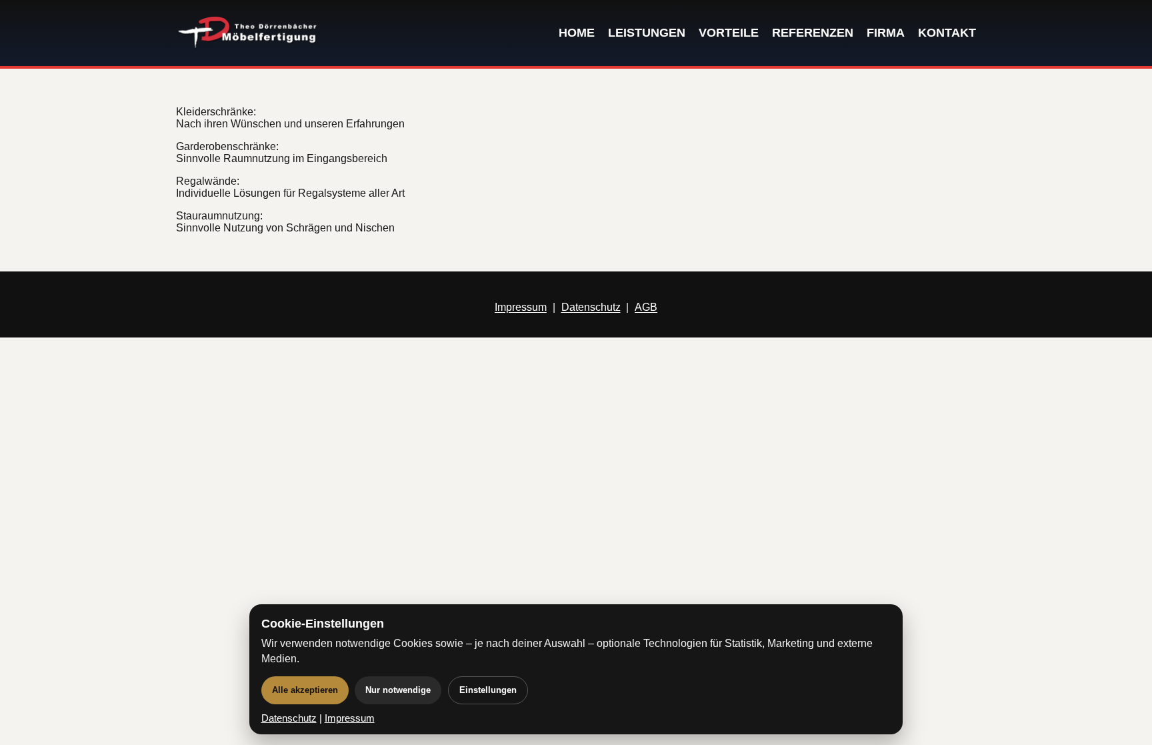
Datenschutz (591, 307)
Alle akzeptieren (305, 690)
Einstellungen (488, 690)
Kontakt (947, 32)
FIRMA (886, 32)
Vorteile (729, 32)
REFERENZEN (812, 32)
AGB (646, 307)
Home (577, 32)
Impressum (521, 307)
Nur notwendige (398, 690)
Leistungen (646, 32)
